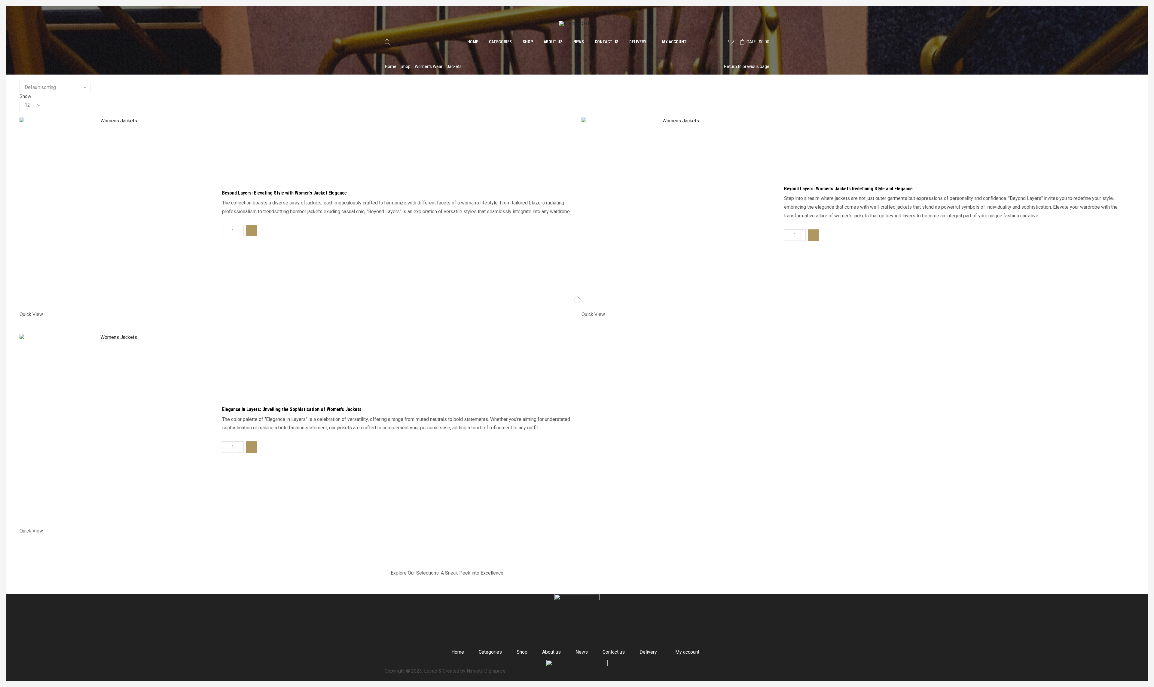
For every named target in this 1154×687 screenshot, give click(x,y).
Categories (500, 41)
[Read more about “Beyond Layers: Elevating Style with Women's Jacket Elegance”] (251, 230)
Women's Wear (429, 66)
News (578, 41)
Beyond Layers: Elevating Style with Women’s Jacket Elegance (284, 193)
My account (674, 41)
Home (472, 41)
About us (553, 41)
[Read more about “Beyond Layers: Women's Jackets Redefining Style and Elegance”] (813, 235)
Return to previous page (746, 66)
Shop (528, 41)
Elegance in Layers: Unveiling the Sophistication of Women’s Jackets (292, 409)
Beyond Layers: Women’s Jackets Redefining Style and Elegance (848, 189)
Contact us (606, 41)
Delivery (637, 41)
